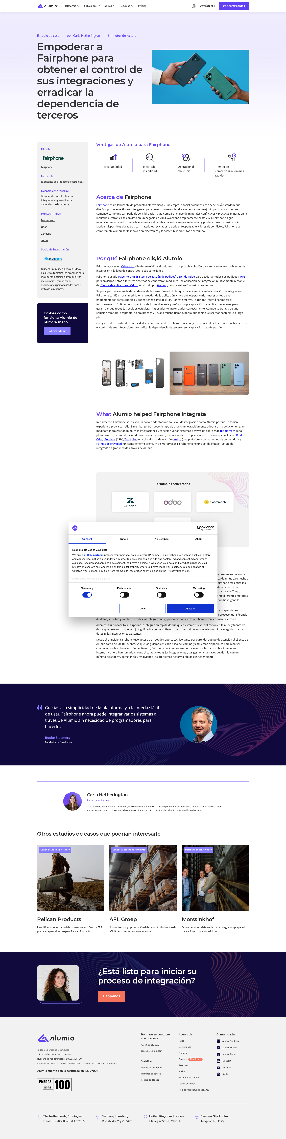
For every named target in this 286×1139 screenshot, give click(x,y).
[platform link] (215, 502)
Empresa (183, 1053)
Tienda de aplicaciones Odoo (119, 285)
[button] (72, 6)
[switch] (124, 595)
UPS (242, 277)
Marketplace (185, 1047)
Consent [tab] (87, 538)
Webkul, (162, 285)
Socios (182, 1071)
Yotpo (177, 439)
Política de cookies (150, 1080)
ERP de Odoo (186, 277)
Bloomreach (227, 431)
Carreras (190, 1059)
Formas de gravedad (109, 444)
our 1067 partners (93, 555)
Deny (142, 608)
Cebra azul (127, 266)
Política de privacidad (151, 1067)
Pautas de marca (187, 1083)
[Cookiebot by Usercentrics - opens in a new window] (199, 528)
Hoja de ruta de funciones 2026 (194, 1090)
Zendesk (110, 439)
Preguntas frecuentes (189, 1077)
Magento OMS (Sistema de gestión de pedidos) (146, 277)
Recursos (183, 1065)
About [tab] (199, 538)
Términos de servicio (151, 1073)
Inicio (181, 1041)
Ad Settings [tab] (161, 538)
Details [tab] (124, 538)
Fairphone (102, 205)
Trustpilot (130, 439)
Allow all (190, 608)
